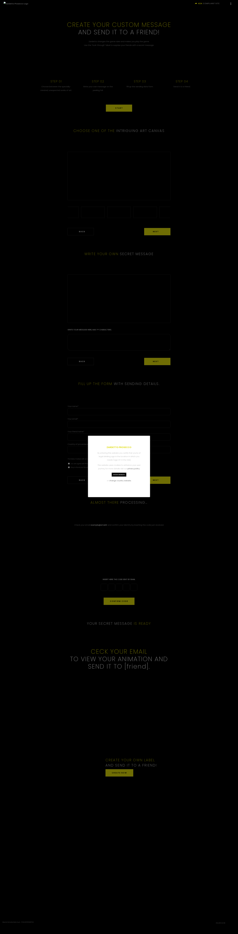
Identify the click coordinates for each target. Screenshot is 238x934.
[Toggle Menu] (232, 4)
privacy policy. (134, 468)
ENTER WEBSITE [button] (119, 474)
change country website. (120, 480)
